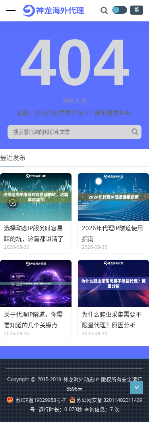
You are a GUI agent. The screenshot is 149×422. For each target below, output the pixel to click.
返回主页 (75, 100)
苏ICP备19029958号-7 (39, 399)
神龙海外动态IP (81, 379)
